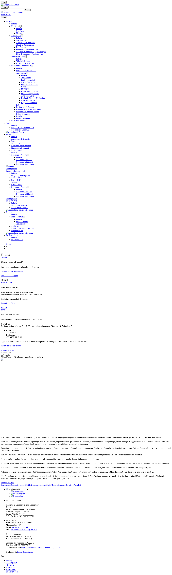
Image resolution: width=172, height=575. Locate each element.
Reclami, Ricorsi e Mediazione (33, 98)
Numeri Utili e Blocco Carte (22, 228)
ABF (45, 485)
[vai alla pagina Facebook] (17, 491)
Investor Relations (23, 118)
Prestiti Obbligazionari (30, 93)
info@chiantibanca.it (20, 527)
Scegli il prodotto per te (20, 139)
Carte (13, 141)
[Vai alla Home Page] (12, 12)
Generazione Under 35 (20, 130)
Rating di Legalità (23, 114)
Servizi (14, 152)
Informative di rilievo (29, 84)
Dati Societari (21, 47)
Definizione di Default (25, 107)
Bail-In (19, 116)
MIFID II (25, 89)
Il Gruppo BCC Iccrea (25, 63)
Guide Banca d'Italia (29, 82)
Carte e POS (16, 180)
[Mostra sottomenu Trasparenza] (27, 73)
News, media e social (19, 208)
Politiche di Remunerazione (27, 49)
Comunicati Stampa (19, 205)
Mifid (27, 485)
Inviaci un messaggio (9, 275)
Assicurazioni (16, 150)
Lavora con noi (17, 231)
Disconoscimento (36, 485)
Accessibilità (11, 569)
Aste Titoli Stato (27, 96)
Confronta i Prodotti (19, 155)
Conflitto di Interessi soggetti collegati (31, 52)
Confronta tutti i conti (24, 162)
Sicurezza (10, 565)
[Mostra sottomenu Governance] (22, 35)
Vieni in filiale (6, 282)
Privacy (9, 560)
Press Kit (77, 485)
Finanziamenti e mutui (20, 148)
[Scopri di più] (15, 132)
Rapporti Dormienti (29, 103)
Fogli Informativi (28, 80)
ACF (49, 485)
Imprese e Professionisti (15, 171)
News (8, 248)
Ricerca (5, 7)
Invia (4, 2)
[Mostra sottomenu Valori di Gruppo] (26, 56)
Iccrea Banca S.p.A (25, 552)
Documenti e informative (21, 66)
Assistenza (15, 226)
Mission (19, 33)
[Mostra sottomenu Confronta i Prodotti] (28, 155)
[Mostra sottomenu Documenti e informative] (32, 66)
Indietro (14, 24)
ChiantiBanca (6, 271)
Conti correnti (16, 143)
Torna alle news (7, 350)
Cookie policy (11, 563)
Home (8, 244)
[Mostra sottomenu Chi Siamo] (21, 26)
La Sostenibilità (12, 235)
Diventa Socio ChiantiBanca (22, 127)
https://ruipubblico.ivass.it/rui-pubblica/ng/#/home (40, 547)
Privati (8, 134)
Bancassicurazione (18, 485)
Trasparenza (21, 73)
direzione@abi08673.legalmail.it (24, 529)
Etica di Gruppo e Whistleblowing (29, 54)
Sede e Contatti (17, 217)
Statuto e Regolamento (25, 45)
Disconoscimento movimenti (27, 112)
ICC (18, 105)
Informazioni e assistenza (11, 346)
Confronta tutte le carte (25, 164)
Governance (16, 35)
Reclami (54, 485)
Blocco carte (4, 308)
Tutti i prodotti (11, 169)
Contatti (4, 257)
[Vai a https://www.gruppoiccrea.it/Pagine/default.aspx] (10, 5)
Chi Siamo (15, 26)
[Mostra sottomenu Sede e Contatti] (24, 217)
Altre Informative (28, 100)
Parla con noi (11, 212)
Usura (23, 87)
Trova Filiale (21, 224)
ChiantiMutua (17, 271)
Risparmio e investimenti (21, 146)
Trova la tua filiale (8, 303)
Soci (8, 123)
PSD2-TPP (10, 567)
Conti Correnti (17, 178)
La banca (9, 21)
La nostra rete (11, 201)
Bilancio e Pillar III (18, 121)
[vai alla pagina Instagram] (18, 494)
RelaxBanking (6, 14)
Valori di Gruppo (18, 56)
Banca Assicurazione (29, 91)
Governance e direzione (25, 43)
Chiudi (4, 280)
